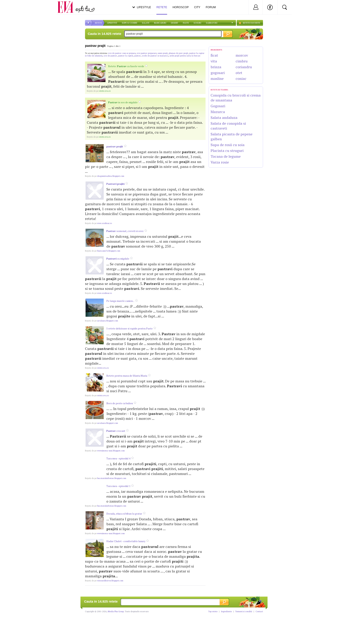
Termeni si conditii (243, 611)
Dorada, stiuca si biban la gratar (124, 513)
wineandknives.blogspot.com (104, 580)
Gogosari (218, 105)
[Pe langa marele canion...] (95, 308)
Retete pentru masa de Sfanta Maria (126, 375)
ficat (214, 55)
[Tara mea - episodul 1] (95, 493)
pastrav (137, 55)
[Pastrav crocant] (95, 438)
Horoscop (181, 7)
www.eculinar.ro (98, 223)
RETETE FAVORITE (251, 23)
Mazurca (218, 111)
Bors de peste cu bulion (119, 403)
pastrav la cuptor (125, 55)
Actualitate (12, 6)
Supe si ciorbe (129, 23)
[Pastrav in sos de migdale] (96, 109)
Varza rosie (220, 162)
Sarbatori (211, 23)
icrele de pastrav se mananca (155, 55)
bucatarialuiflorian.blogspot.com (105, 478)
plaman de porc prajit (178, 53)
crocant (115, 431)
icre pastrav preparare (147, 53)
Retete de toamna (219, 90)
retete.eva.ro (99, 91)
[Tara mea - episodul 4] (95, 465)
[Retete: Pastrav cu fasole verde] (96, 73)
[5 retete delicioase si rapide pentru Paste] (95, 335)
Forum (211, 7)
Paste (186, 23)
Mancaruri (160, 23)
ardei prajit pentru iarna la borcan (184, 55)
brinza (216, 66)
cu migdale (117, 258)
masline (217, 78)
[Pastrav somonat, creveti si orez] (95, 238)
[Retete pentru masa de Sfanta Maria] (95, 382)
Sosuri (197, 23)
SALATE (145, 23)
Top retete (213, 611)
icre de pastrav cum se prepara (122, 53)
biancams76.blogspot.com (102, 251)
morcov (242, 55)
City (197, 7)
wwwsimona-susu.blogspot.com (105, 450)
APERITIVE (112, 23)
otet (239, 72)
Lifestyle (144, 7)
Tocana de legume (226, 156)
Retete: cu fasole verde (126, 66)
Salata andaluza (224, 117)
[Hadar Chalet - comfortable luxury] (95, 548)
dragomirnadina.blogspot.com (104, 176)
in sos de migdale (123, 102)
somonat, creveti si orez (125, 231)
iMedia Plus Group (116, 611)
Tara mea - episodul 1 (118, 486)
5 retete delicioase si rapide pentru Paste (129, 328)
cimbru (242, 61)
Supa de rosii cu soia (228, 144)
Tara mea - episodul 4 (118, 458)
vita (214, 61)
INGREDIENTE (216, 50)
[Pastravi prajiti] (95, 190)
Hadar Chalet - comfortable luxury (125, 541)
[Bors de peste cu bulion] (95, 410)
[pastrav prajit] (95, 153)
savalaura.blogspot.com (101, 320)
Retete (161, 7)
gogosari (218, 72)
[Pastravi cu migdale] (95, 265)
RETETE (98, 23)
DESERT (174, 23)
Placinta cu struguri (227, 150)
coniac (241, 78)
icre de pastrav (110, 55)
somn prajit (163, 53)
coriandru (244, 66)
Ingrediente (226, 611)
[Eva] (67, 4)
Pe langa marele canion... (120, 301)
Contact (259, 611)
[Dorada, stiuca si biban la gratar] (95, 520)
